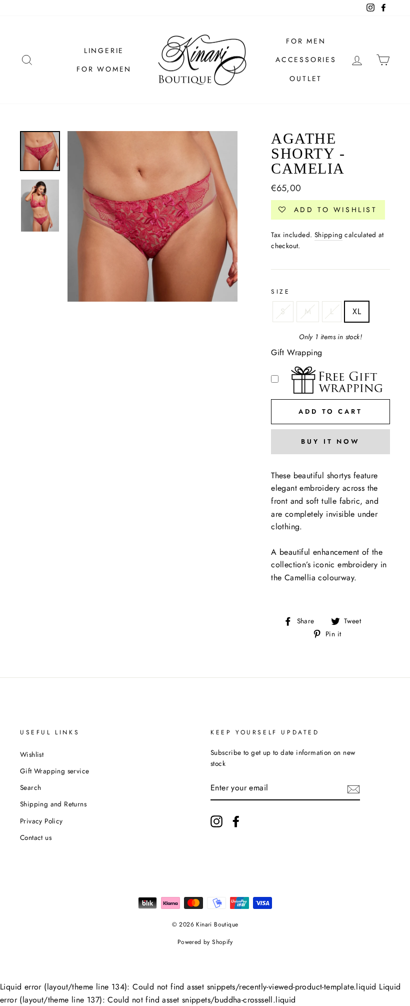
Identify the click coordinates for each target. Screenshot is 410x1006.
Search (30, 787)
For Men (306, 41)
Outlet (306, 79)
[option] (153, 216)
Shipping (328, 235)
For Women (104, 69)
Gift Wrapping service (54, 771)
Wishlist (32, 754)
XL (356, 311)
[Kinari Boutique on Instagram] (216, 821)
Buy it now (330, 441)
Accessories (306, 60)
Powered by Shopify (205, 941)
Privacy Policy (41, 821)
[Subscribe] (353, 788)
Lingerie (104, 51)
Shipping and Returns (53, 804)
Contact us (36, 837)
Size (280, 291)
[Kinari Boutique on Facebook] (236, 821)
